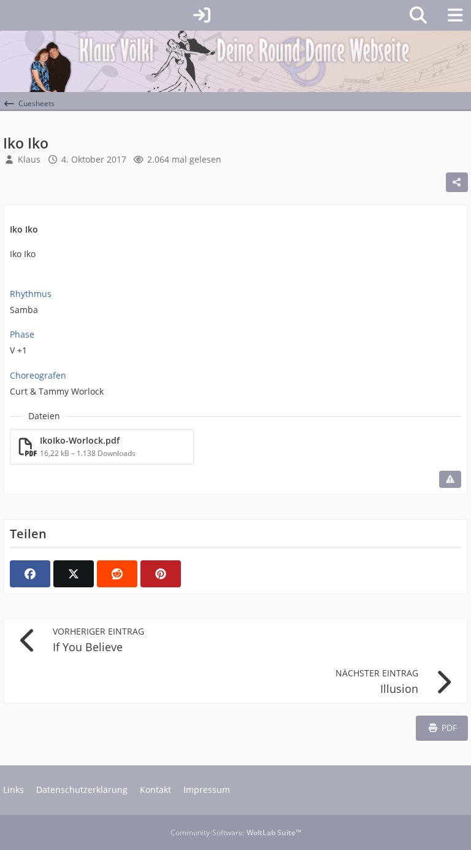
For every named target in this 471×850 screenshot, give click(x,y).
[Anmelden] (202, 15)
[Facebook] (30, 573)
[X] (73, 573)
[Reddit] (117, 573)
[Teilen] (457, 182)
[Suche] (418, 15)
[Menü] (455, 15)
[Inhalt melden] (450, 479)
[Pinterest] (160, 573)
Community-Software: (235, 832)
